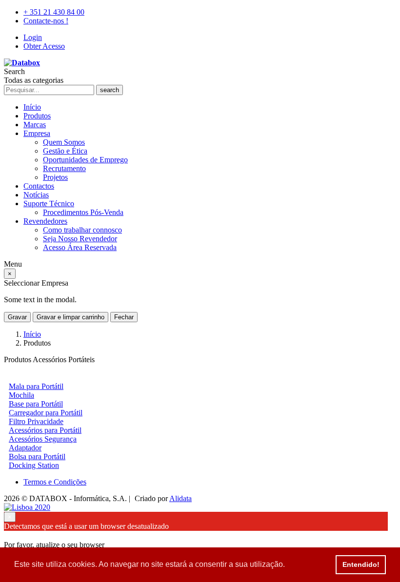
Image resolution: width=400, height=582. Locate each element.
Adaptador (25, 448)
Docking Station (34, 465)
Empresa (36, 133)
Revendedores (45, 221)
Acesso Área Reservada (80, 247)
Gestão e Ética (65, 151)
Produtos (37, 116)
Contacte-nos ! (45, 21)
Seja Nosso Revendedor (80, 238)
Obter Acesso (44, 46)
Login (32, 37)
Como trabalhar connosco (82, 230)
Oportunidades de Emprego (85, 159)
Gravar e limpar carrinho (70, 317)
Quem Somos (64, 142)
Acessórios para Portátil (45, 430)
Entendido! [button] (361, 564)
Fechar (124, 317)
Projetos (55, 177)
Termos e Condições (54, 482)
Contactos (38, 186)
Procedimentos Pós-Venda (83, 212)
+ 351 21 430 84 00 (53, 12)
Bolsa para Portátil (37, 456)
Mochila (21, 395)
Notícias (36, 195)
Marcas (34, 124)
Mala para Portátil (36, 386)
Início (32, 107)
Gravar (17, 317)
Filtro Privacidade (36, 421)
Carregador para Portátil (45, 412)
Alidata (180, 498)
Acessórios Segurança (43, 439)
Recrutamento (64, 168)
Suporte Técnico (48, 203)
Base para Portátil (36, 404)
